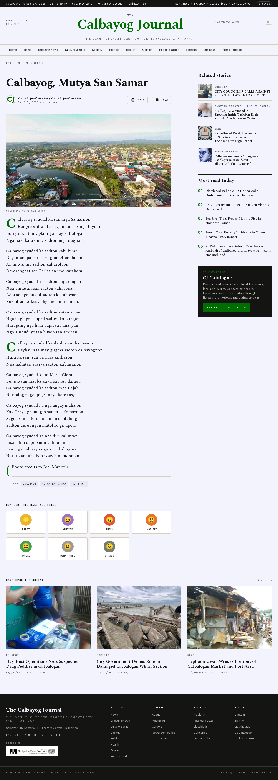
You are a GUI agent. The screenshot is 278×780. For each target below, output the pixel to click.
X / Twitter (51, 734)
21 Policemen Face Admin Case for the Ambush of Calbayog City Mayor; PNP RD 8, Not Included (238, 250)
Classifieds (218, 3)
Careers (157, 726)
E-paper (199, 3)
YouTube (31, 734)
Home (13, 50)
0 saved (264, 3)
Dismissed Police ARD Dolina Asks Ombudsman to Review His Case (231, 193)
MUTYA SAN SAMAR (54, 483)
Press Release (232, 50)
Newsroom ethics (163, 732)
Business (209, 50)
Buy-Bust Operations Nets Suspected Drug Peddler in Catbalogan (42, 664)
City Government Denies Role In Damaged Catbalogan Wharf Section (132, 664)
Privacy (227, 772)
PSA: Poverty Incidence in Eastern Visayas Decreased (237, 207)
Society (97, 50)
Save (164, 100)
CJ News (12, 655)
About (156, 714)
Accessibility (261, 772)
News (27, 50)
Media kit (199, 714)
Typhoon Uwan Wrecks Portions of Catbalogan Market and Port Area (221, 664)
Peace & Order (169, 50)
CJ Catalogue (241, 3)
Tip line (239, 721)
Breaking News (48, 50)
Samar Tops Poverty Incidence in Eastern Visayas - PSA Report (236, 234)
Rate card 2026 (204, 721)
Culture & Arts (75, 50)
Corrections (159, 738)
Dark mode (182, 3)
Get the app (242, 726)
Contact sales (202, 738)
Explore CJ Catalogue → (226, 307)
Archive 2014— (244, 738)
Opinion (147, 50)
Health (130, 50)
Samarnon (78, 483)
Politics (114, 50)
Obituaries (200, 732)
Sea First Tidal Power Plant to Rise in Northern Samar (233, 221)
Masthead (158, 721)
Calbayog (29, 483)
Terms (241, 772)
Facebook (13, 734)
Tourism (191, 50)
